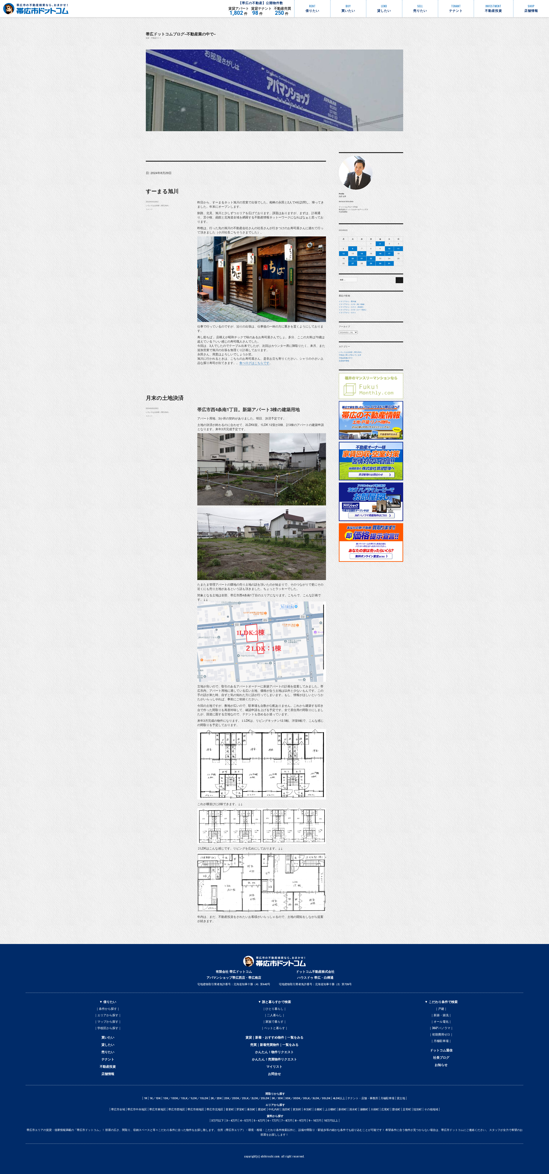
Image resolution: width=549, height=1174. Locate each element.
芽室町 (240, 1109)
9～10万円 (315, 1120)
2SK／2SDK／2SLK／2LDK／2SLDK (246, 1098)
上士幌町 (330, 1109)
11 (398, 248)
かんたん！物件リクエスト (274, 1052)
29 (371, 263)
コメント (149, 209)
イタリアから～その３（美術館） (352, 307)
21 (362, 258)
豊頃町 (396, 1109)
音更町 (230, 1109)
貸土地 (401, 1098)
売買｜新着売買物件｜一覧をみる (274, 1045)
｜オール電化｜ (441, 1021)
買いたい (107, 1037)
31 (389, 263)
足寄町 (407, 1109)
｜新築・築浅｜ (441, 1015)
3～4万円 (232, 1120)
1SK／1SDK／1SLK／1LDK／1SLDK (185, 1098)
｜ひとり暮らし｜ (274, 1008)
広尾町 (385, 1109)
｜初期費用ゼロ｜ (441, 1034)
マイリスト (274, 1067)
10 (389, 248)
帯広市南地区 (195, 1109)
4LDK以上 (339, 1098)
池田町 (286, 1109)
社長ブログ (441, 1058)
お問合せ (274, 1074)
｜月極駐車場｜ (441, 1041)
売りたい (107, 1052)
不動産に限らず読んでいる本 (350, 355)
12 (343, 253)
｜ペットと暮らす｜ (274, 1028)
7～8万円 (287, 1120)
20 (353, 258)
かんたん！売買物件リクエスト (274, 1059)
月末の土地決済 (165, 397)
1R (145, 1098)
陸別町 (417, 1109)
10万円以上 (331, 1120)
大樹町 (375, 1109)
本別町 (307, 1109)
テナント (107, 1059)
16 (380, 253)
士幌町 (318, 1109)
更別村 (297, 1109)
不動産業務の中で (346, 358)
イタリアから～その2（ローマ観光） (353, 309)
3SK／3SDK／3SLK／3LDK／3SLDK (307, 1098)
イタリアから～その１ (347, 312)
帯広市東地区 (157, 1109)
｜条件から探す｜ (108, 1008)
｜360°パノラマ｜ (441, 1028)
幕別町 (251, 1109)
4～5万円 (245, 1120)
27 (353, 263)
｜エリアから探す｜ (107, 1015)
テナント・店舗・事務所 (362, 1098)
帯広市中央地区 (137, 1109)
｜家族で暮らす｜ (274, 1021)
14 (362, 253)
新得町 (342, 1109)
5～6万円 (259, 1120)
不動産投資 (108, 1067)
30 (380, 263)
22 (371, 258)
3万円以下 (217, 1120)
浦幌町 (364, 1109)
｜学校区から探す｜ (107, 1028)
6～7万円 (273, 1120)
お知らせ (441, 1065)
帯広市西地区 (176, 1109)
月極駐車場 (387, 1098)
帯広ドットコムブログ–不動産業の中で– (181, 33)
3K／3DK (277, 1098)
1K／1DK (155, 1098)
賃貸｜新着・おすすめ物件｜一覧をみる (274, 1037)
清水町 (353, 1109)
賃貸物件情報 (344, 360)
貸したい (107, 1045)
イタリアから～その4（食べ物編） (352, 304)
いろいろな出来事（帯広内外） (158, 205)
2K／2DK (216, 1098)
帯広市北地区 (215, 1109)
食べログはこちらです (254, 363)
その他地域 (431, 1109)
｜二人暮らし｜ (274, 1015)
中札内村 (274, 1109)
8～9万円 (300, 1120)
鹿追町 (262, 1109)
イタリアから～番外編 (347, 301)
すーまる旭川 (162, 191)
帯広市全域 (118, 1109)
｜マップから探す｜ (107, 1021)
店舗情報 (107, 1074)
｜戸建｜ (441, 1008)
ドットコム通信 (441, 1050)
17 (389, 253)
